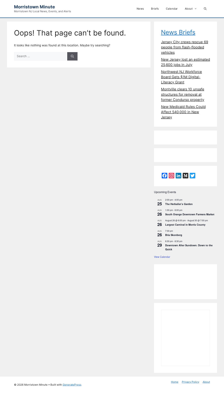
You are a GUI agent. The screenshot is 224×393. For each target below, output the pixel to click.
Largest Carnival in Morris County (185, 224)
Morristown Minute (34, 6)
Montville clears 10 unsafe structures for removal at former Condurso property (182, 94)
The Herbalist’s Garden (179, 204)
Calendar (172, 8)
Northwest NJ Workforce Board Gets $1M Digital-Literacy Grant (181, 77)
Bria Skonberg (173, 235)
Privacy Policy (190, 382)
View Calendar (162, 257)
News (140, 8)
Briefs (155, 8)
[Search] (72, 56)
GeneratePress (72, 384)
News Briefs (178, 32)
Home (174, 382)
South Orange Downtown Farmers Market (189, 214)
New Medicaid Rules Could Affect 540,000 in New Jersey (183, 112)
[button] (205, 8)
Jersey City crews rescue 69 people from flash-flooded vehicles (184, 47)
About (189, 8)
